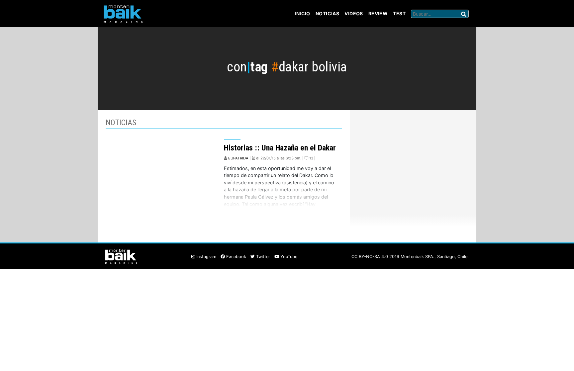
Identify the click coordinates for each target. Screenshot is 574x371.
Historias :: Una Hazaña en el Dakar (280, 147)
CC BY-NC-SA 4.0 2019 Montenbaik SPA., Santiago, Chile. (410, 256)
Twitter (262, 256)
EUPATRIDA (238, 158)
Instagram (205, 256)
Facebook (235, 256)
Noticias (327, 13)
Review (378, 13)
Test (399, 13)
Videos (353, 13)
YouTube (288, 256)
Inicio (302, 13)
